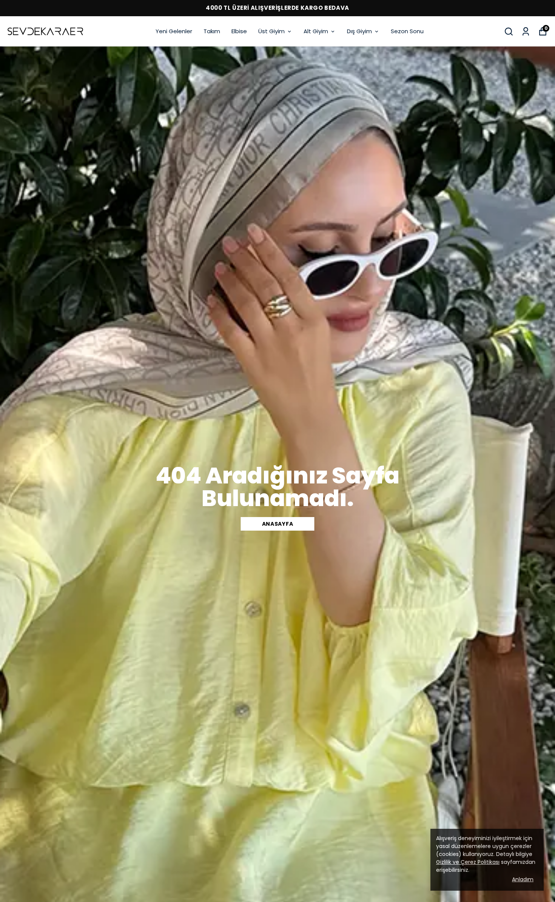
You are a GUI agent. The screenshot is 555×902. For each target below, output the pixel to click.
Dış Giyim (359, 31)
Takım (212, 31)
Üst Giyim (271, 31)
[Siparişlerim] (525, 31)
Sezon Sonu (407, 31)
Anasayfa (277, 524)
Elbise (239, 31)
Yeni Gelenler (174, 31)
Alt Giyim (316, 31)
